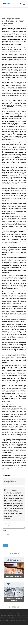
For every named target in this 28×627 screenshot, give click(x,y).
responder (7, 483)
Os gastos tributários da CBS (14, 576)
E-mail (4, 530)
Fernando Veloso (8, 25)
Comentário (6, 535)
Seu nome (6, 525)
